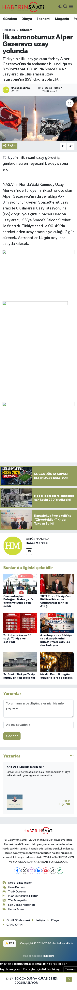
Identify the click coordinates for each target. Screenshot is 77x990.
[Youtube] (45, 870)
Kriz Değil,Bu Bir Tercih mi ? (25, 767)
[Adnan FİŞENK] (15, 802)
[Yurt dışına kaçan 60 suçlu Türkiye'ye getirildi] (20, 622)
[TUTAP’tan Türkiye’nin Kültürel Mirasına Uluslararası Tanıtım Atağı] (57, 583)
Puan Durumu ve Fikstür (23, 895)
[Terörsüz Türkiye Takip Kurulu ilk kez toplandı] (20, 662)
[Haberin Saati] (23, 7)
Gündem (10, 19)
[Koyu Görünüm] (60, 7)
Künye (55, 920)
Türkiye (9, 158)
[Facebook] (17, 870)
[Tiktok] (53, 870)
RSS (11, 943)
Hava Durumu (16, 887)
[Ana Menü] (71, 7)
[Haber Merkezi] (12, 545)
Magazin (62, 19)
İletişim (40, 920)
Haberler (9, 30)
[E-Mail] (29, 551)
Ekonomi (43, 19)
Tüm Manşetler (17, 900)
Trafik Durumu (17, 891)
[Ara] (65, 7)
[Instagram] (31, 870)
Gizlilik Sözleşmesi (18, 920)
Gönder (12, 736)
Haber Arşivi (16, 909)
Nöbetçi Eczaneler (20, 882)
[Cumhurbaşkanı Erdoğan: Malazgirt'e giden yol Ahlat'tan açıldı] (20, 583)
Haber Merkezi (37, 543)
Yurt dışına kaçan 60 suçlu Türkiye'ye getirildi (17, 638)
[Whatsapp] (60, 870)
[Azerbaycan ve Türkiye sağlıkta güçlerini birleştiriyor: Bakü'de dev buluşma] (57, 622)
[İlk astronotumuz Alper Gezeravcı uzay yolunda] (38, 118)
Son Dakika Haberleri (21, 904)
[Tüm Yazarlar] (72, 756)
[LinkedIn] (38, 870)
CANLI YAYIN (15, 924)
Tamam (70, 969)
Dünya (27, 19)
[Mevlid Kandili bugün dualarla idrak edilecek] (57, 662)
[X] (24, 870)
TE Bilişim (48, 955)
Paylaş (12, 145)
